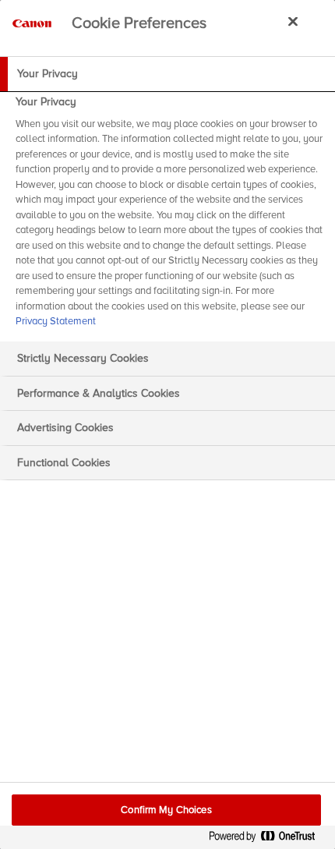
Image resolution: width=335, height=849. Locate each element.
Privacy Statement (56, 321)
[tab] (167, 74)
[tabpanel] (169, 216)
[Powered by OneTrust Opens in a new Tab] (268, 839)
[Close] (293, 22)
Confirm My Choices (166, 810)
